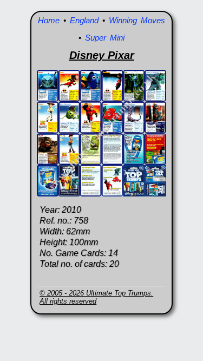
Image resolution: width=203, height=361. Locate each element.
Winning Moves (137, 20)
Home (49, 20)
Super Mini (105, 37)
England (84, 20)
